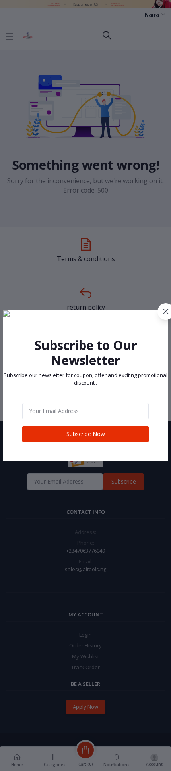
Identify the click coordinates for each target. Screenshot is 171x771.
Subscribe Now (85, 434)
